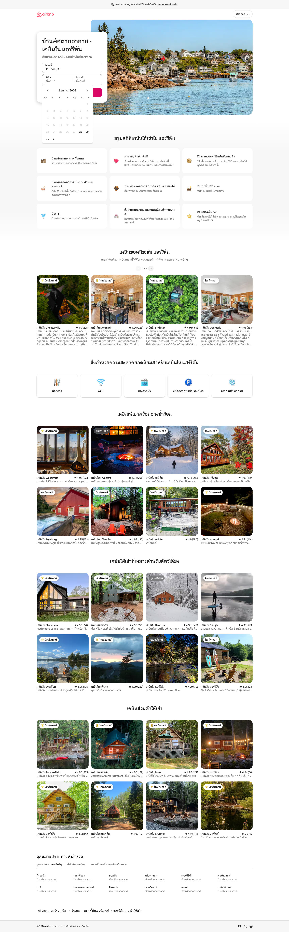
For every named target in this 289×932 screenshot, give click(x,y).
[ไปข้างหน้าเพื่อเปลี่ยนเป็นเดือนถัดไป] (87, 91)
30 (47, 138)
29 (87, 131)
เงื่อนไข (85, 926)
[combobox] (72, 69)
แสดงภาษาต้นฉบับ (167, 4)
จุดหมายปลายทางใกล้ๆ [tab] (49, 864)
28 (80, 131)
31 (54, 138)
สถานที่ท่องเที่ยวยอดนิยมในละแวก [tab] (109, 864)
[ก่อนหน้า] (138, 268)
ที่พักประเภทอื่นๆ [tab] (76, 864)
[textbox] (57, 81)
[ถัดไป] (151, 268)
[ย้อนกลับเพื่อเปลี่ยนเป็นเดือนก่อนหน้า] (48, 91)
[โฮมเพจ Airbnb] (45, 14)
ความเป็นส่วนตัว (69, 926)
